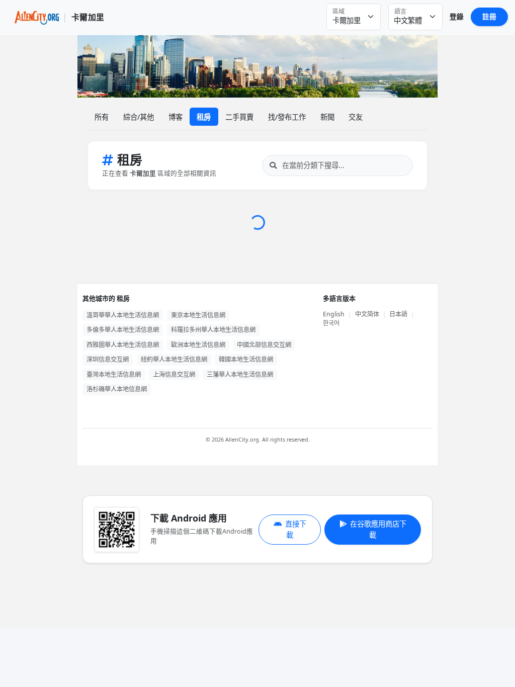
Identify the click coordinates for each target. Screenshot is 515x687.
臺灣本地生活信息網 (114, 374)
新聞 (327, 117)
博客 (175, 117)
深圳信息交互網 (108, 359)
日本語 (398, 314)
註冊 (489, 16)
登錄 (457, 16)
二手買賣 (239, 117)
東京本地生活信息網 (198, 315)
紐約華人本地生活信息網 (174, 359)
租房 (204, 117)
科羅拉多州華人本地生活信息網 (213, 329)
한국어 (331, 323)
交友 (356, 117)
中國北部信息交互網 (264, 344)
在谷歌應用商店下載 (378, 529)
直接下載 (295, 529)
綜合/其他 (138, 117)
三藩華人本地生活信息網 (240, 374)
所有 (102, 117)
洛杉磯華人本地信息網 (117, 389)
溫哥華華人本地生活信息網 (123, 315)
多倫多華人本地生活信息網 (123, 329)
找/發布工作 (287, 117)
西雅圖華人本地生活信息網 (123, 344)
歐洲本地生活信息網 (198, 344)
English (334, 314)
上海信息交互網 (174, 374)
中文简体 (367, 314)
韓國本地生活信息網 (246, 359)
